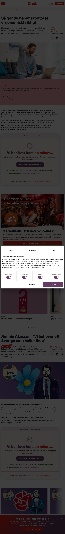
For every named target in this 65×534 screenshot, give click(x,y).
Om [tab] (54, 250)
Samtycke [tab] (11, 250)
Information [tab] (32, 250)
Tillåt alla (53, 284)
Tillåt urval (32, 284)
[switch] (24, 277)
